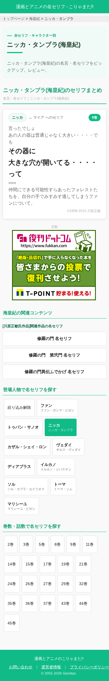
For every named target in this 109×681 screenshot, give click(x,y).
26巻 (29, 583)
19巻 (65, 564)
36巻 (29, 603)
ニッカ (17, 117)
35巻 (12, 603)
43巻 (65, 603)
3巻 (26, 544)
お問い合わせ (20, 667)
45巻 (12, 623)
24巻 (12, 583)
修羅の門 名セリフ (54, 338)
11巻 (90, 544)
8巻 (57, 544)
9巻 (94, 117)
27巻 (47, 583)
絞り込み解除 (19, 407)
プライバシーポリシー (89, 667)
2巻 (11, 544)
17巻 (47, 564)
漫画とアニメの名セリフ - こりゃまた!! (54, 6)
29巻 (65, 583)
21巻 (83, 564)
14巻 (12, 564)
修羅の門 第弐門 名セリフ (54, 355)
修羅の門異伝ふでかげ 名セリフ (54, 371)
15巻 (29, 564)
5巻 (42, 544)
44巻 (83, 603)
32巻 (83, 583)
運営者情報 (51, 667)
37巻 (47, 603)
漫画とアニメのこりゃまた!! (59, 658)
